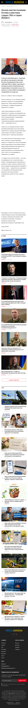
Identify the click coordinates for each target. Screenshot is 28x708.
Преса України (11, 693)
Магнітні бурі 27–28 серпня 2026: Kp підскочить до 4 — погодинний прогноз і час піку (15, 594)
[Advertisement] (14, 41)
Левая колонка (15, 24)
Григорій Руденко (8, 22)
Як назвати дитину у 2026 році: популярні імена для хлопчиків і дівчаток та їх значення (14, 431)
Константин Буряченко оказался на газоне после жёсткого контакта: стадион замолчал (15, 571)
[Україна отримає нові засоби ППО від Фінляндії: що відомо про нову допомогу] (14, 397)
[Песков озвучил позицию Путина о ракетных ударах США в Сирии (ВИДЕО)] (14, 66)
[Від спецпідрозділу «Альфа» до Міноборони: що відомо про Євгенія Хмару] (14, 362)
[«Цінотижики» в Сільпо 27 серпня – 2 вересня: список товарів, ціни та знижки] (14, 491)
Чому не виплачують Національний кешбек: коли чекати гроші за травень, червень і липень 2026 (15, 478)
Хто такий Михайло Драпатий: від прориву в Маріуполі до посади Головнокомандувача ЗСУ (13, 326)
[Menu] (2, 2)
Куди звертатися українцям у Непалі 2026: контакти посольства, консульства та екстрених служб (15, 524)
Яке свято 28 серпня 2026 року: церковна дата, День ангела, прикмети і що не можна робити (14, 548)
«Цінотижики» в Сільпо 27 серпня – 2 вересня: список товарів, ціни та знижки (15, 501)
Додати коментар (14, 380)
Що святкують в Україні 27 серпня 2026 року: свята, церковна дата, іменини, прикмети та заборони (14, 618)
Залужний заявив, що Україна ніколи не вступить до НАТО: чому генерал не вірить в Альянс (13, 256)
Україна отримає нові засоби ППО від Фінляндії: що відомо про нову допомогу (15, 408)
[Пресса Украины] (14, 2)
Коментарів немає (6, 25)
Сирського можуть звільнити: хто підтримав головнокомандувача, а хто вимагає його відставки (12, 349)
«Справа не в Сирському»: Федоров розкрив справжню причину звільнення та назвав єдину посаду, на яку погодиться (14, 279)
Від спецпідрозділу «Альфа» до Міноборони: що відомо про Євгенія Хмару (13, 372)
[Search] (26, 2)
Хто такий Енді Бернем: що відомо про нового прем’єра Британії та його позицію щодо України (13, 303)
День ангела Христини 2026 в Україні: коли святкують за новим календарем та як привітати (14, 454)
